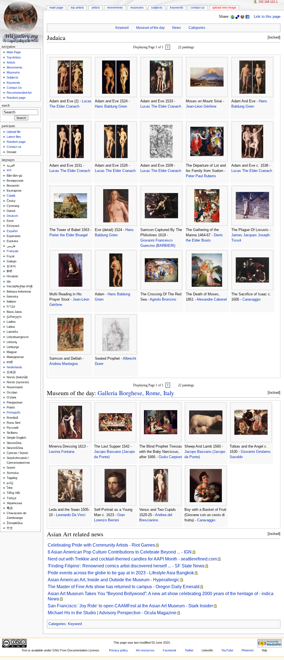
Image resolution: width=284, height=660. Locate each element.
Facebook (169, 650)
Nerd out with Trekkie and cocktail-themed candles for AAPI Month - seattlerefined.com (132, 559)
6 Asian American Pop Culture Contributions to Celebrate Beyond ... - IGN (120, 552)
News (176, 28)
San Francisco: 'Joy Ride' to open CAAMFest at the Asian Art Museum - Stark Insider (130, 605)
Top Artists (77, 7)
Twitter (189, 650)
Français (13, 251)
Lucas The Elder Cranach (160, 106)
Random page (16, 97)
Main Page (56, 7)
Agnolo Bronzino (163, 299)
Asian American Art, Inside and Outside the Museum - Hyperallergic (113, 579)
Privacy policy (118, 650)
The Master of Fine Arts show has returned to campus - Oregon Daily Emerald (123, 586)
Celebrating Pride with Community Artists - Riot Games (101, 545)
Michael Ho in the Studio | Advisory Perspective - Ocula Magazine (112, 612)
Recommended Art (19, 92)
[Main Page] (21, 21)
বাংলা (9, 170)
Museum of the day (150, 28)
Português (14, 412)
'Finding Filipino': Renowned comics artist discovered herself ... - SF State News (126, 565)
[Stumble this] (232, 17)
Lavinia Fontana (61, 452)
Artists (96, 7)
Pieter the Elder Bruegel (68, 235)
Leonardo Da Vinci (70, 515)
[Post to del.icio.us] (237, 17)
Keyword (122, 28)
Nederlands (14, 367)
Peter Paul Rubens (201, 176)
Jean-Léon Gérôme (201, 106)
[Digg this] (242, 17)
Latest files (14, 136)
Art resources (145, 650)
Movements (115, 7)
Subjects (157, 7)
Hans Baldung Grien (111, 106)
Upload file (14, 131)
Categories (197, 28)
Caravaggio (251, 299)
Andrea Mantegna (63, 364)
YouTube (227, 650)
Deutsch (12, 215)
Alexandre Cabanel (212, 299)
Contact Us (198, 7)
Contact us (14, 146)
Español (12, 231)
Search (6, 105)
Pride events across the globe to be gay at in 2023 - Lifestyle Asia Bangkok (121, 572)
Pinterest (247, 650)
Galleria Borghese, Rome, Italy (136, 393)
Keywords (176, 7)
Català (11, 195)
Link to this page (267, 17)
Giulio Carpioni (170, 457)
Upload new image (224, 7)
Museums (137, 7)
